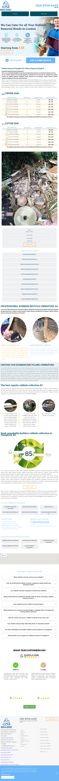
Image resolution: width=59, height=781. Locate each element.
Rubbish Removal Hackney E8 (29, 294)
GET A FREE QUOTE (40, 60)
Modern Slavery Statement (7, 754)
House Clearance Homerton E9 (29, 298)
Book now (6, 52)
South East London (45, 743)
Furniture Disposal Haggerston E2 (29, 264)
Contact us (24, 739)
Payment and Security (6, 757)
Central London (44, 740)
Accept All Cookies (8, 777)
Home (22, 730)
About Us (23, 732)
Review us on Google (29, 706)
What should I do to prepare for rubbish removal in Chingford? (28, 635)
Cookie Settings (6, 774)
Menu (15, 14)
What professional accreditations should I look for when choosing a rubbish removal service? (29, 597)
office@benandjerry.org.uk (8, 745)
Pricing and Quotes (5, 759)
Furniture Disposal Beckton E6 (29, 284)
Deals (22, 737)
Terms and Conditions (14, 764)
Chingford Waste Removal (29, 506)
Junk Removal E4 (48, 506)
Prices (22, 734)
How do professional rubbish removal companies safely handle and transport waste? (28, 584)
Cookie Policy (15, 750)
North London (44, 734)
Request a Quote (25, 741)
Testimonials (24, 744)
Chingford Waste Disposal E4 (10, 512)
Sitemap (23, 746)
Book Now (29, 244)
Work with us (43, 751)
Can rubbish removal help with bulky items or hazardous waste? (28, 623)
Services (44, 14)
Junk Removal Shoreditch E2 (29, 259)
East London (43, 729)
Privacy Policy (24, 735)
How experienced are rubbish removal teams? (29, 604)
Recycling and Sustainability (7, 762)
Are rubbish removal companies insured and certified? (29, 590)
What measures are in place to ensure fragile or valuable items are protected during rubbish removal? (29, 611)
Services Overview (5, 764)
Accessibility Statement (6, 750)
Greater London (44, 737)
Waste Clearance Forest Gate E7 (29, 289)
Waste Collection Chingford (29, 512)
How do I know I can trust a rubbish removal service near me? (28, 617)
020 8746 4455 (40, 522)
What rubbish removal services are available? (29, 577)
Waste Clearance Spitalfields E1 (29, 274)
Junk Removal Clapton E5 (29, 279)
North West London (45, 748)
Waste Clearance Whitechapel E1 (29, 269)
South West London (45, 746)
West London (43, 731)
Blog (22, 742)
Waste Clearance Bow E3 (29, 254)
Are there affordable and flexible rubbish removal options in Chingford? (28, 629)
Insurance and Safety (5, 752)
